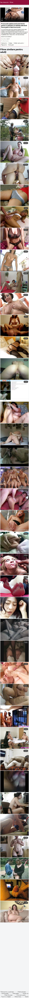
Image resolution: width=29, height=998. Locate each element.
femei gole (11, 44)
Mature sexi (18, 996)
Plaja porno (4, 44)
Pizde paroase (22, 992)
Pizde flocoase (8, 995)
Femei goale (5, 993)
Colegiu (10, 43)
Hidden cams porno (19, 43)
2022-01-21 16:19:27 (6, 36)
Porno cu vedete (6, 996)
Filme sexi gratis (21, 995)
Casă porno (4, 43)
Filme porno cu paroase (7, 992)
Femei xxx (25, 993)
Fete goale (16, 993)
